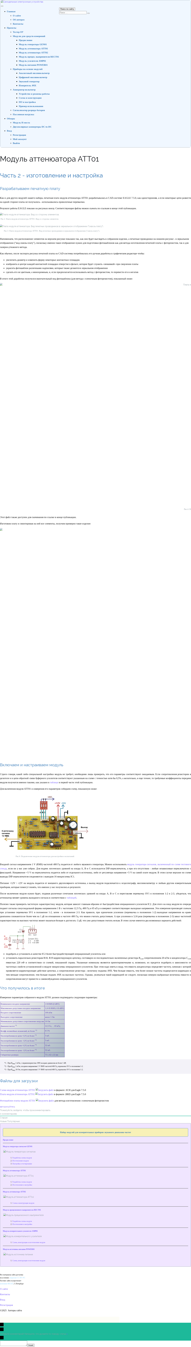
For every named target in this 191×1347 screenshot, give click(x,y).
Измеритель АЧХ (27, 85)
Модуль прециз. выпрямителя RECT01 (39, 57)
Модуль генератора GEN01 (33, 44)
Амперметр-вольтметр (24, 89)
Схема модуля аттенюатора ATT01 (18, 1090)
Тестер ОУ (18, 32)
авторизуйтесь (7, 1106)
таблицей (71, 897)
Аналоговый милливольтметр (34, 73)
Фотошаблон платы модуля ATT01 (18, 1100)
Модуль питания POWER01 (33, 65)
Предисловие (25, 40)
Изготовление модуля (20, 1161)
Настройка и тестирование (22, 1164)
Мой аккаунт (20, 139)
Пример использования (31, 106)
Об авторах (19, 19)
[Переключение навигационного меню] (2, 6)
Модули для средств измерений (29, 36)
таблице (54, 782)
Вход (9, 131)
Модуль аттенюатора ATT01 (33, 48)
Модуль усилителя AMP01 (32, 61)
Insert (30, 1345)
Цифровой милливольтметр (33, 77)
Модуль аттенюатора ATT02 (33, 52)
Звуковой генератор (29, 81)
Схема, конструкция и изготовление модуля (28, 1242)
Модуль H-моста (21, 122)
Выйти (16, 143)
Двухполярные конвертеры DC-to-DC (32, 127)
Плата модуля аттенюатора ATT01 (17, 1094)
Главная (11, 11)
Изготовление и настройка (22, 1185)
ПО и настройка (27, 102)
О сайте (17, 15)
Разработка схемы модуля (22, 1158)
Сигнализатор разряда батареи (29, 110)
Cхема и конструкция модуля (23, 1203)
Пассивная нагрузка (23, 114)
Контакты (18, 24)
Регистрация (19, 135)
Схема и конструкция (30, 98)
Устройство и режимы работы (34, 94)
